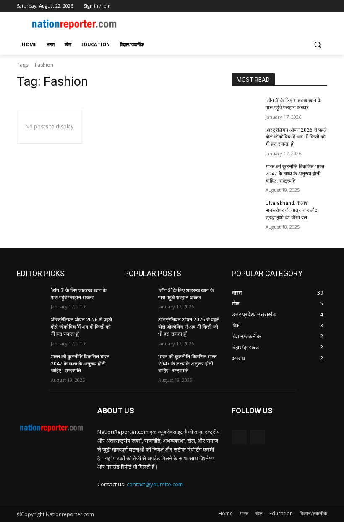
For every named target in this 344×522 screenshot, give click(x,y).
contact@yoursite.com (155, 484)
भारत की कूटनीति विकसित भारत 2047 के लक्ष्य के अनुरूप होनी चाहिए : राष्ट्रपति (295, 174)
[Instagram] (287, 6)
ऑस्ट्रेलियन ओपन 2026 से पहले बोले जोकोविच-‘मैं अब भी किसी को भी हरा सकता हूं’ (296, 137)
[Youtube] (322, 6)
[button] (317, 45)
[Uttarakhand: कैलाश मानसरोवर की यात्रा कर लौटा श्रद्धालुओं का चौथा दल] (246, 210)
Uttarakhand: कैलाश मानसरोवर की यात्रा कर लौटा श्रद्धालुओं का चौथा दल (292, 210)
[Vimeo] (310, 6)
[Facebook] (276, 6)
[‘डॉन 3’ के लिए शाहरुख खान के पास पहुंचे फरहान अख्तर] (246, 107)
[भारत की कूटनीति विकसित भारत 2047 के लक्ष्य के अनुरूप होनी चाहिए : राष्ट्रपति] (246, 173)
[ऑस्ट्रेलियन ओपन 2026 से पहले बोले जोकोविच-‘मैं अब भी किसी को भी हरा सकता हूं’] (246, 137)
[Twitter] (299, 6)
